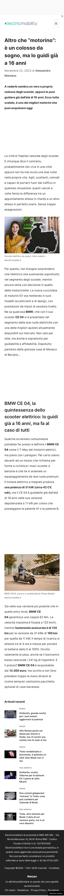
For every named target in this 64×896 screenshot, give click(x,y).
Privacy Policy (38, 890)
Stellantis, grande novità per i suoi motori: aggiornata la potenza (32, 716)
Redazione (23, 890)
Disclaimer (53, 890)
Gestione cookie (55, 893)
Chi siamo (10, 890)
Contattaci (54, 868)
